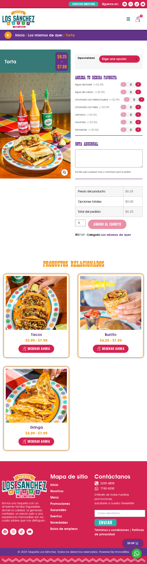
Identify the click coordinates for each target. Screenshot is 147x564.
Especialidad (86, 58)
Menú (54, 497)
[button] (128, 19)
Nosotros (56, 491)
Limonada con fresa (92, 107)
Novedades (59, 522)
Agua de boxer (89, 84)
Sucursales (58, 510)
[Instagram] (130, 4)
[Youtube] (143, 4)
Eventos (56, 516)
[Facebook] (124, 4)
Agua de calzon (90, 92)
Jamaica (86, 114)
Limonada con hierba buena (97, 99)
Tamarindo (87, 129)
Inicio (20, 35)
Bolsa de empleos (64, 529)
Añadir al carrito (107, 224)
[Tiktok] (136, 4)
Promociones (60, 504)
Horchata (86, 122)
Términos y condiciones (111, 530)
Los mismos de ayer (45, 35)
